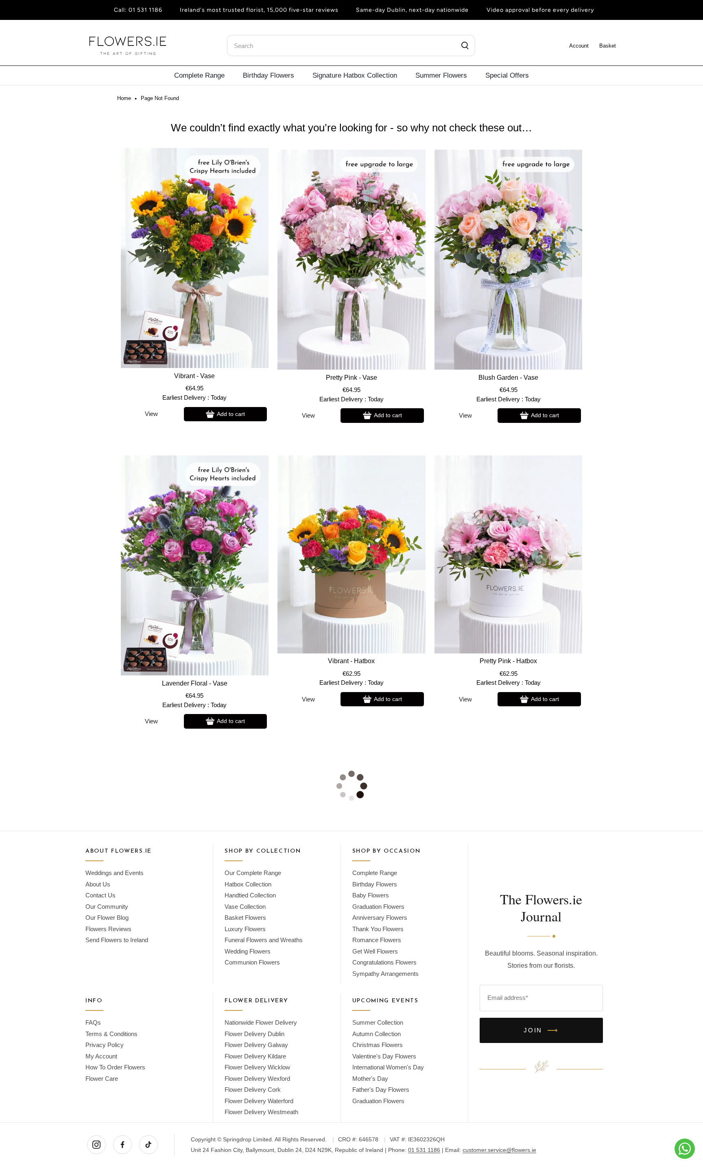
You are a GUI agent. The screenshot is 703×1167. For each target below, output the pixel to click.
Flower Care (101, 1078)
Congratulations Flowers (384, 962)
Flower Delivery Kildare (255, 1056)
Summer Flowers (441, 75)
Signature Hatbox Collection (354, 75)
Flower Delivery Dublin (254, 1033)
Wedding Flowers (248, 951)
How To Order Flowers (115, 1067)
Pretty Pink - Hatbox (508, 661)
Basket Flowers (245, 917)
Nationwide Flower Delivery (261, 1022)
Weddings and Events (114, 872)
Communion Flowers (252, 962)
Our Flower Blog (107, 917)
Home (124, 98)
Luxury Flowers (245, 928)
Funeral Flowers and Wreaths (264, 939)
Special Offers (507, 75)
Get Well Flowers (375, 951)
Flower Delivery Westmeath (261, 1111)
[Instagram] (96, 1144)
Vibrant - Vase (194, 375)
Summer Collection (377, 1022)
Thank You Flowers (378, 928)
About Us (97, 884)
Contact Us (100, 895)
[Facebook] (122, 1144)
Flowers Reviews (108, 928)
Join (541, 1030)
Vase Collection (245, 906)
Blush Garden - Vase (508, 377)
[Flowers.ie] (127, 46)
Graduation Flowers (378, 906)
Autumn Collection (376, 1033)
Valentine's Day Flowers (384, 1056)
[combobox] (351, 45)
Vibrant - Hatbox (351, 661)
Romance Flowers (376, 939)
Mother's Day (370, 1078)
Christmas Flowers (377, 1044)
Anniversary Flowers (379, 917)
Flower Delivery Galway (256, 1044)
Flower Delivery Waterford (259, 1100)
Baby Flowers (370, 895)
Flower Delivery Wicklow (257, 1067)
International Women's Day (388, 1067)
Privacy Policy (104, 1044)
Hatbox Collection (248, 884)
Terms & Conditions (111, 1033)
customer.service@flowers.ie (499, 1150)
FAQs (93, 1022)
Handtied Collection (250, 895)
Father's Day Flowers (380, 1089)
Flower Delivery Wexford (257, 1078)
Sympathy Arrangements (385, 973)
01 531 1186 (145, 10)
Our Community (106, 906)
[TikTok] (148, 1144)
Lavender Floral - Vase (194, 683)
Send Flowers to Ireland (116, 939)
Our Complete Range (253, 872)
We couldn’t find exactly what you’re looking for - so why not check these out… (351, 128)
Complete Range (199, 75)
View (151, 413)
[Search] (465, 45)
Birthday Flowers (268, 75)
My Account (101, 1056)
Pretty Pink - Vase (351, 377)
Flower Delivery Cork (253, 1089)
